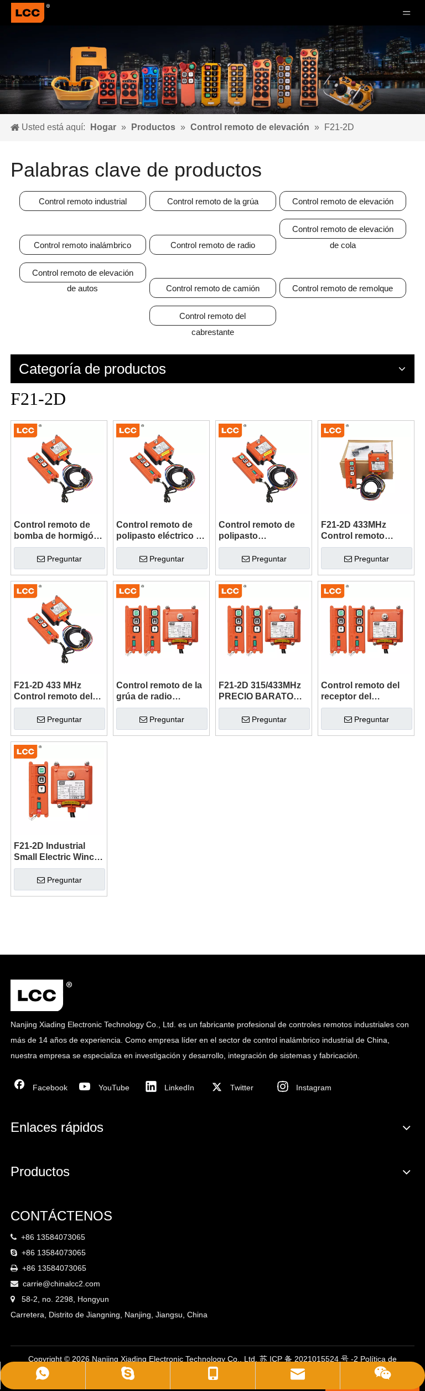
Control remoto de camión (213, 288)
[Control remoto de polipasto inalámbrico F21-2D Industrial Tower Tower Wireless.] (264, 468)
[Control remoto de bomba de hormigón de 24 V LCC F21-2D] (59, 468)
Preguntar (64, 558)
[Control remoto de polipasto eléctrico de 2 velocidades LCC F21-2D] (161, 468)
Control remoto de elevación (342, 201)
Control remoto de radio (212, 245)
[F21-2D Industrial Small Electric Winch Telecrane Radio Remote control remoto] (59, 789)
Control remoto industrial (83, 201)
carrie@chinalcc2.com (61, 1283)
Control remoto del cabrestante (212, 318)
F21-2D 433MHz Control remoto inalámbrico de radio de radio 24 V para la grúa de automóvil (364, 531)
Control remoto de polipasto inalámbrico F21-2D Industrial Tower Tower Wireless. (259, 531)
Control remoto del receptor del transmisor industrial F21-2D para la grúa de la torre (364, 691)
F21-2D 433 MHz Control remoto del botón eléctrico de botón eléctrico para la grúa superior (56, 691)
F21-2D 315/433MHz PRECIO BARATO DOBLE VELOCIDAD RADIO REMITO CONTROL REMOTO (262, 691)
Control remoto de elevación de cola (342, 231)
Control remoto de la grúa (212, 201)
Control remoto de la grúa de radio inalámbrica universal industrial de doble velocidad (161, 691)
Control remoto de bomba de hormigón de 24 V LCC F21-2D (56, 531)
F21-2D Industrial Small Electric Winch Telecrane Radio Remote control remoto (57, 852)
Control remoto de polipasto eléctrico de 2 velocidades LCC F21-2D (161, 531)
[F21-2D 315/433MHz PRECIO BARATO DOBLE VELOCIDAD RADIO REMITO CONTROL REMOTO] (264, 628)
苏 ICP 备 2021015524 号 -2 (310, 1358)
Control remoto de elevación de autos (82, 275)
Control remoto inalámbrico (82, 245)
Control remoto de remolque (342, 288)
